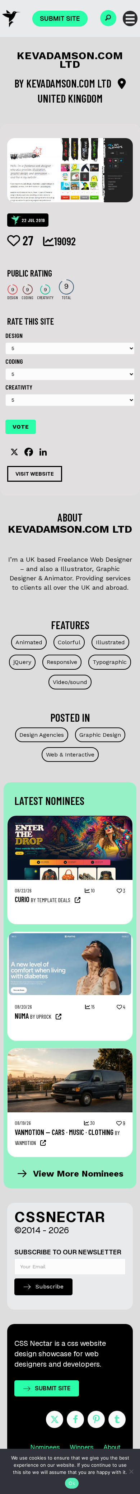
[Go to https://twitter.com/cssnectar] (54, 1419)
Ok (72, 1483)
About (112, 1447)
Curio (22, 899)
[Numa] (70, 935)
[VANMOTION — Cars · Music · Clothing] (70, 1052)
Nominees (45, 1447)
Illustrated (110, 642)
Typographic (110, 662)
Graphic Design (100, 734)
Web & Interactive (70, 754)
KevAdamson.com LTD (69, 83)
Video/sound (70, 682)
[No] (131, 1471)
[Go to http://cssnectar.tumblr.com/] (117, 1419)
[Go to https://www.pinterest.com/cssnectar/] (96, 1419)
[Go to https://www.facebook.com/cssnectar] (75, 1419)
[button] (108, 18)
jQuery (22, 662)
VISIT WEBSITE (34, 474)
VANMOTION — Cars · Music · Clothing (64, 1132)
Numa (22, 1016)
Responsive (62, 662)
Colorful (69, 642)
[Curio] (70, 819)
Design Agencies (41, 734)
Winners (81, 1447)
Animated (28, 642)
